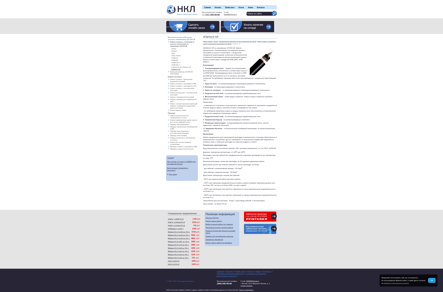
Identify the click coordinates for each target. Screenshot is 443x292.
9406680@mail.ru (230, 14)
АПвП (173, 53)
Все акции (173, 174)
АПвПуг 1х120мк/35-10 (176, 225)
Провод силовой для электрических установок (182, 139)
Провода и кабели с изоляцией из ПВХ (183, 147)
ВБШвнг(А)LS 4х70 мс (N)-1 (178, 245)
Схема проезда (246, 286)
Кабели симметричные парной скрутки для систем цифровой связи (183, 121)
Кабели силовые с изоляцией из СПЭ (183, 86)
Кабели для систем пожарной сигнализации (180, 143)
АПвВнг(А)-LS (175, 62)
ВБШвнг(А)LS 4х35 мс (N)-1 (178, 251)
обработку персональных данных (396, 283)
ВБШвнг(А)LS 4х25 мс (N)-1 (178, 255)
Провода (171, 113)
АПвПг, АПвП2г (176, 56)
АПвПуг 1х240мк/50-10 (176, 222)
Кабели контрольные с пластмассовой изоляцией (183, 94)
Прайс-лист (230, 7)
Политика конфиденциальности (230, 274)
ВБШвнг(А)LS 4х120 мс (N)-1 (179, 238)
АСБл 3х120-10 (173, 264)
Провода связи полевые (178, 135)
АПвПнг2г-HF (175, 69)
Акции (250, 7)
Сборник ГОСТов (212, 218)
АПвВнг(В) (174, 60)
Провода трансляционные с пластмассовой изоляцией (179, 132)
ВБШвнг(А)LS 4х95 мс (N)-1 (179, 242)
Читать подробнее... (246, 290)
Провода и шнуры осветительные (182, 149)
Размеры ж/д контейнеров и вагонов (219, 236)
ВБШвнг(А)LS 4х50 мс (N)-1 (178, 248)
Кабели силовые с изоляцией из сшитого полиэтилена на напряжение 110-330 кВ (182, 44)
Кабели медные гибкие (178, 110)
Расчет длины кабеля (214, 221)
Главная (207, 7)
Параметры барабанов (214, 240)
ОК (432, 280)
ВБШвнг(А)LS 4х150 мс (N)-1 (179, 235)
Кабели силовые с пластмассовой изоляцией (182, 89)
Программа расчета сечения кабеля (219, 228)
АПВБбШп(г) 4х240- (175, 229)
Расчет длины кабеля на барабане (219, 243)
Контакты (261, 7)
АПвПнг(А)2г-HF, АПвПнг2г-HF (181, 67)
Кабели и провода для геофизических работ (183, 100)
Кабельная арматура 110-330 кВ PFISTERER (181, 73)
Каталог (218, 7)
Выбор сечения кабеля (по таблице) (219, 224)
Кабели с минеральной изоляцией (182, 97)
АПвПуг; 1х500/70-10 (176, 219)
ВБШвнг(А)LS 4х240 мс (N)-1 (179, 232)
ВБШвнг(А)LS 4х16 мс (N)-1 (178, 258)
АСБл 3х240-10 (173, 261)
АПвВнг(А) (174, 58)
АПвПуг (173, 49)
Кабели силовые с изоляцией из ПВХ (183, 84)
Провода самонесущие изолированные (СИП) (183, 128)
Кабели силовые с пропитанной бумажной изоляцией (181, 80)
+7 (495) (211, 15)
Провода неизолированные (179, 124)
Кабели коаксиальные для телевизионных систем (179, 117)
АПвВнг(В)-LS (175, 65)
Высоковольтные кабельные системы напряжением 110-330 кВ (181, 38)
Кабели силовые (175, 77)
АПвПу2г (174, 51)
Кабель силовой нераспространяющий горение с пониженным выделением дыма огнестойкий (183, 106)
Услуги (241, 7)
